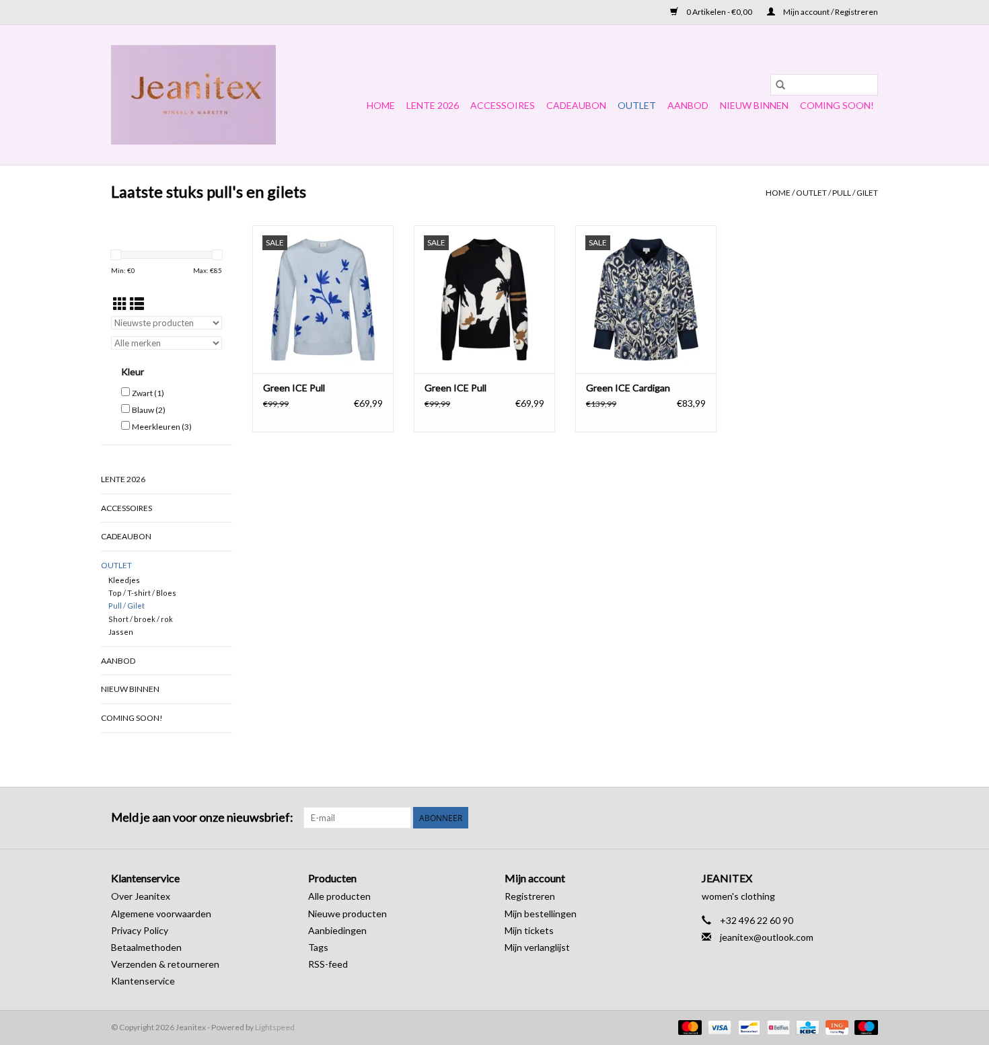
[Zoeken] (780, 84)
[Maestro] (864, 1026)
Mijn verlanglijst (537, 947)
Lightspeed (275, 1027)
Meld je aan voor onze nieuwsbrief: (202, 817)
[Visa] (718, 1026)
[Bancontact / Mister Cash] (747, 1026)
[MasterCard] (688, 1026)
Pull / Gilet (855, 193)
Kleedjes (124, 580)
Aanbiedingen (337, 930)
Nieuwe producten (347, 913)
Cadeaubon (576, 105)
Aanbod (687, 105)
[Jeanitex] (193, 95)
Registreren (530, 896)
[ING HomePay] (835, 1026)
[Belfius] (776, 1026)
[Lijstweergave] (137, 303)
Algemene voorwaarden (161, 913)
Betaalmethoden (146, 947)
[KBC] (805, 1026)
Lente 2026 (432, 105)
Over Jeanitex (140, 896)
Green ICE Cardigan (628, 387)
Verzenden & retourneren (165, 964)
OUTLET (637, 105)
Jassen (120, 631)
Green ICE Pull (294, 387)
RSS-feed (328, 964)
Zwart (148, 393)
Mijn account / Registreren (830, 12)
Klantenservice (143, 980)
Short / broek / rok (140, 619)
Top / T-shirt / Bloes (142, 592)
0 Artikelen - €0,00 (719, 12)
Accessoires (502, 105)
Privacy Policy (139, 930)
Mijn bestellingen (541, 913)
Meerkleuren (162, 427)
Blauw (149, 410)
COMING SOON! (837, 105)
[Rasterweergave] (120, 303)
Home (381, 105)
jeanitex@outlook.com (766, 937)
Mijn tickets (529, 930)
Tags (318, 947)
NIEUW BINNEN (754, 105)
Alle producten (339, 896)
